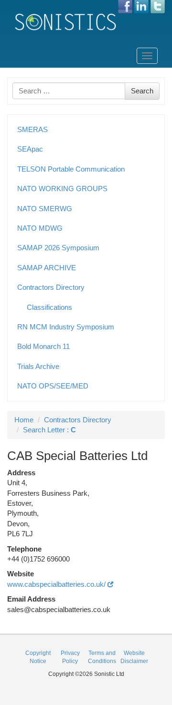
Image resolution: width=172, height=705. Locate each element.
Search (142, 91)
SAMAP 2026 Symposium (58, 248)
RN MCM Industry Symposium (65, 327)
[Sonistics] (65, 21)
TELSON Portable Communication (71, 169)
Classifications (49, 307)
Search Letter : (49, 430)
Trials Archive (38, 366)
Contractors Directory (51, 287)
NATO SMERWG (44, 208)
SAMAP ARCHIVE (46, 268)
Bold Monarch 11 (43, 346)
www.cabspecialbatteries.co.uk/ (57, 584)
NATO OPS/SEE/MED (52, 386)
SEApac (30, 149)
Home (23, 420)
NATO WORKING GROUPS (62, 188)
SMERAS (32, 129)
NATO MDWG (40, 228)
